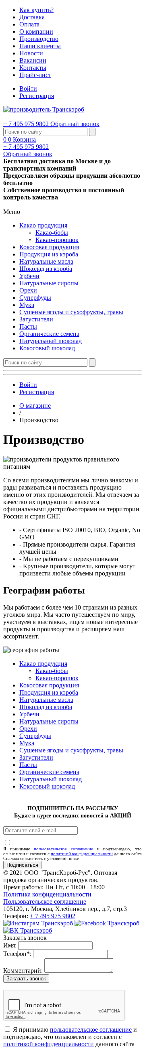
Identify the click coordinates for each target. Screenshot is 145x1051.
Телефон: (17, 953)
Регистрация (36, 95)
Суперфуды (35, 297)
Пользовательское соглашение (44, 901)
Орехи (28, 290)
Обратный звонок (74, 123)
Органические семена (49, 333)
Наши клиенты (40, 46)
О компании (36, 31)
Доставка (32, 17)
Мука (26, 304)
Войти (28, 88)
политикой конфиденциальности (82, 853)
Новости (31, 53)
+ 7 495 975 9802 (26, 123)
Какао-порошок (57, 239)
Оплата (29, 24)
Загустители (36, 319)
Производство (38, 38)
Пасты (28, 326)
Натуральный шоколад (50, 340)
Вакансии (32, 60)
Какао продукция (43, 225)
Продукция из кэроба (48, 254)
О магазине (35, 405)
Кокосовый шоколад (47, 348)
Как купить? (36, 9)
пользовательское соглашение (63, 848)
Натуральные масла (46, 261)
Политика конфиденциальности (47, 894)
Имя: (10, 945)
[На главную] (43, 109)
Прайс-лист (35, 74)
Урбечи (29, 275)
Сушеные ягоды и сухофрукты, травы (71, 312)
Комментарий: (23, 970)
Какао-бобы (51, 232)
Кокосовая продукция (49, 247)
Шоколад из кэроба (45, 268)
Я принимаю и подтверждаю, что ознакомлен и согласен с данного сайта (72, 851)
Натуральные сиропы (49, 283)
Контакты (32, 67)
